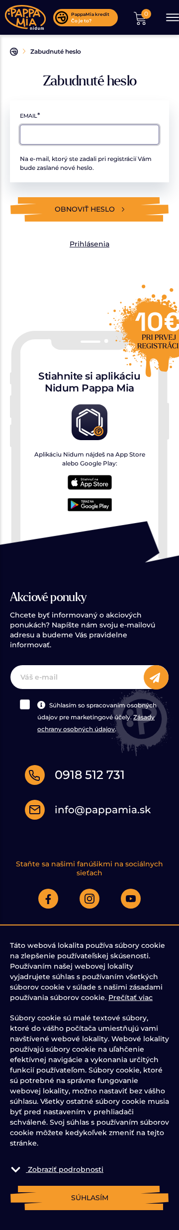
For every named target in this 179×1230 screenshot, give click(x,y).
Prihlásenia (89, 243)
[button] (140, 17)
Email (28, 115)
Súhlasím (89, 1197)
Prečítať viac (130, 997)
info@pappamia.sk (103, 810)
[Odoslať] (156, 677)
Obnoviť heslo (86, 209)
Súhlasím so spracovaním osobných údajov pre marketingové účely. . (97, 717)
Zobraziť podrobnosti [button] (65, 1169)
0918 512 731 (90, 775)
